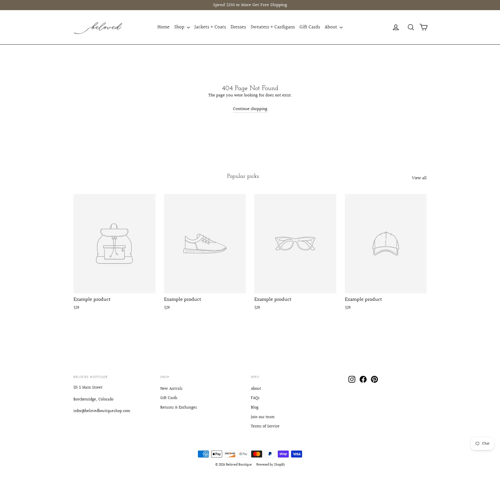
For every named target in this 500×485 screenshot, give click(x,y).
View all (419, 178)
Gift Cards (309, 27)
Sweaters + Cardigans (273, 27)
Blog (254, 408)
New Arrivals (171, 389)
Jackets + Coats (210, 27)
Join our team (263, 417)
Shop (179, 27)
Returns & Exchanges (178, 408)
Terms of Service (265, 426)
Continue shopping (250, 109)
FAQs (255, 398)
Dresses (238, 27)
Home (163, 27)
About (331, 27)
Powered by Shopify (270, 465)
